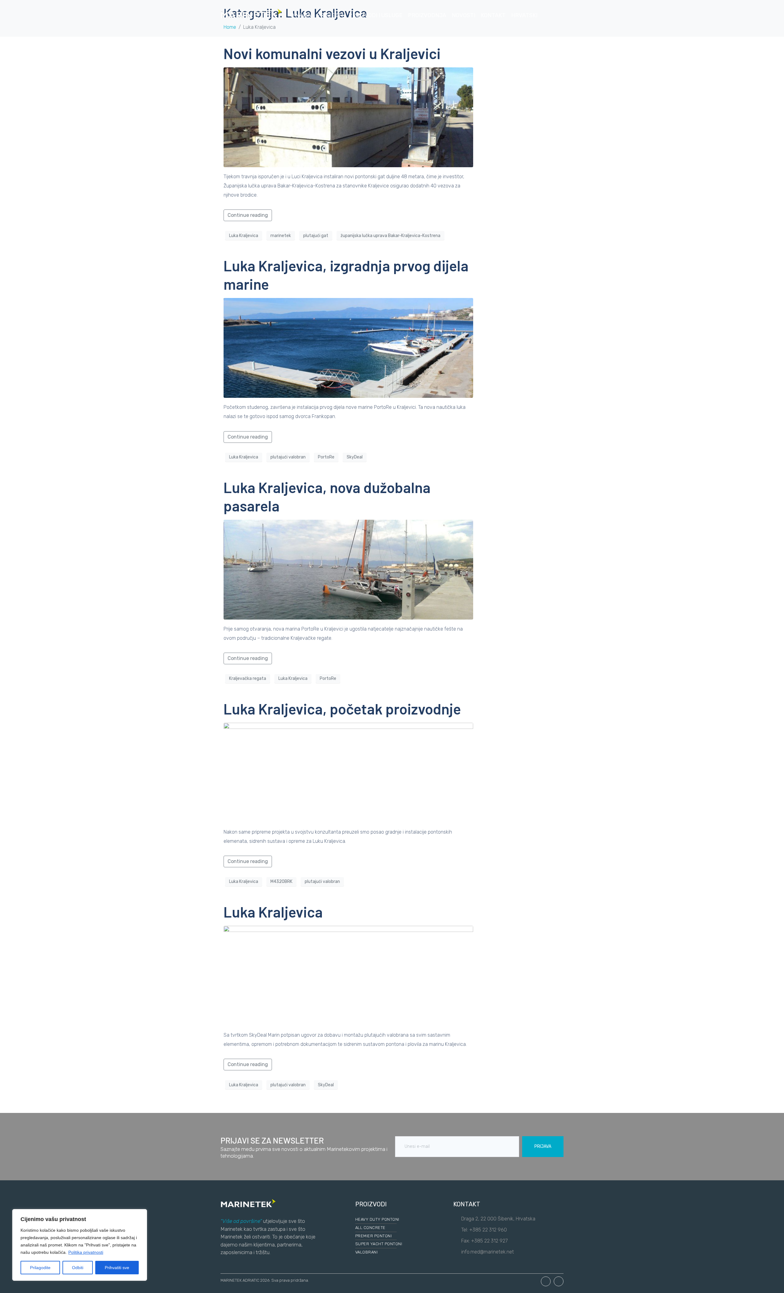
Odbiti (77, 1267)
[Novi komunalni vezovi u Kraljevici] (348, 117)
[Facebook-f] (546, 1281)
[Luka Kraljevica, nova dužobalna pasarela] (348, 569)
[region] (79, 1245)
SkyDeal (355, 457)
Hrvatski (524, 15)
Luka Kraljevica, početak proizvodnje (342, 709)
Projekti (330, 15)
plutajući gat (315, 235)
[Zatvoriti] (140, 1214)
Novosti (463, 15)
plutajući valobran (288, 457)
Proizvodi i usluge (375, 15)
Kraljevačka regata (247, 678)
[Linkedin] (559, 1281)
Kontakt (493, 15)
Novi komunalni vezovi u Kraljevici (332, 53)
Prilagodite (40, 1267)
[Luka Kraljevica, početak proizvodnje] (348, 772)
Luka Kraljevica (243, 235)
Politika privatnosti (85, 1252)
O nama (300, 15)
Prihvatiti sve (117, 1267)
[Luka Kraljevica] (348, 975)
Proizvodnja (427, 15)
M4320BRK (281, 881)
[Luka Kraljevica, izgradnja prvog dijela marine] (348, 348)
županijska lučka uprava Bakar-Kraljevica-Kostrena (390, 235)
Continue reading (248, 215)
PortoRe (326, 457)
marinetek (280, 235)
